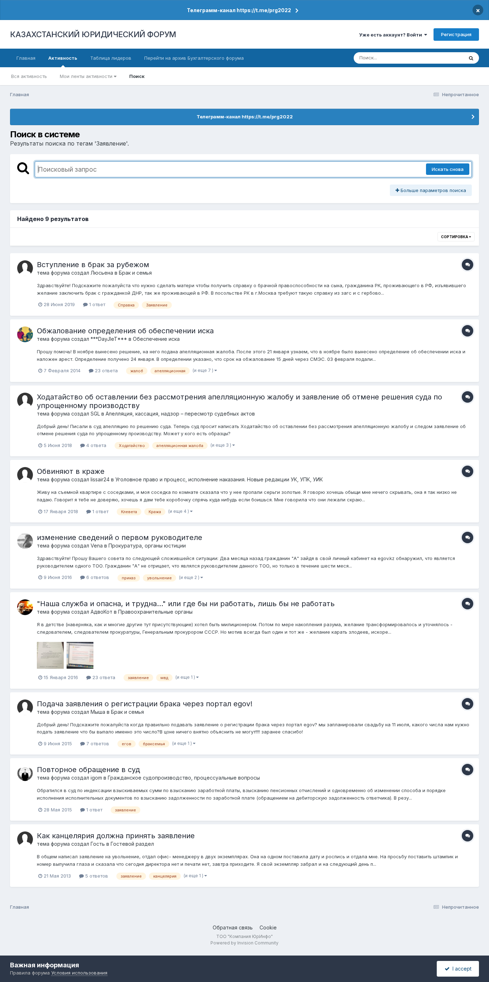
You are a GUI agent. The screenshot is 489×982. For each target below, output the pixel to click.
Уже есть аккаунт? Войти (391, 35)
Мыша (98, 712)
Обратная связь (233, 927)
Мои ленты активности (87, 76)
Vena (97, 545)
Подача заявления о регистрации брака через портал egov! (144, 703)
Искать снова (448, 169)
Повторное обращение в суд (88, 769)
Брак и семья (135, 273)
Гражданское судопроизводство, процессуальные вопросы (184, 778)
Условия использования (79, 973)
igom (96, 778)
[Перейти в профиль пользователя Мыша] (25, 707)
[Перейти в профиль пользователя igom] (25, 773)
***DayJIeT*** (109, 339)
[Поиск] (471, 58)
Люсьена (102, 273)
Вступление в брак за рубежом (93, 264)
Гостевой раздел (132, 844)
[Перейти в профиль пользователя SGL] (25, 400)
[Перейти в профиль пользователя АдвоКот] (25, 607)
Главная (25, 58)
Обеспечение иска (156, 339)
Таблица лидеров (110, 58)
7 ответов (97, 743)
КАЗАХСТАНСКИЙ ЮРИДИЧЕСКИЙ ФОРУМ (93, 34)
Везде (447, 57)
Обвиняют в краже (71, 471)
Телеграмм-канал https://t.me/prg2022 (239, 10)
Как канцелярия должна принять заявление (116, 835)
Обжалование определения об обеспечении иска (125, 330)
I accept (460, 969)
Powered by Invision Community (244, 943)
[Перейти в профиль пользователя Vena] (25, 541)
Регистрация (456, 34)
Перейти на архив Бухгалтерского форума (194, 58)
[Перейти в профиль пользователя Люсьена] (25, 268)
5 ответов (96, 876)
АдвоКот (101, 612)
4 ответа (95, 445)
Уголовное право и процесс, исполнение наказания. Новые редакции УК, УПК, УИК (219, 479)
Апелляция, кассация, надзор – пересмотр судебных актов (180, 414)
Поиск (137, 76)
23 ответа (105, 370)
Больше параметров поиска (432, 190)
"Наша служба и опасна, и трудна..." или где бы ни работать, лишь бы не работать (186, 603)
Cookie (268, 927)
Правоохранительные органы (155, 612)
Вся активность (29, 76)
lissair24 (100, 479)
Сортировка (455, 237)
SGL (95, 414)
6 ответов (97, 577)
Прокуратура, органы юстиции (147, 545)
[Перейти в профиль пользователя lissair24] (25, 475)
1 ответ (96, 304)
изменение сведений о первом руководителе (119, 537)
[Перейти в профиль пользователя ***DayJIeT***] (25, 334)
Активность (62, 58)
